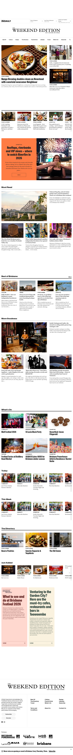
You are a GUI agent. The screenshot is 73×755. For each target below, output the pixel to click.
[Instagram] (4, 722)
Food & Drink (34, 39)
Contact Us (62, 708)
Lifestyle (42, 39)
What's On (55, 39)
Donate (8, 718)
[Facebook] (2, 722)
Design (17, 39)
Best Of (4, 39)
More (70, 277)
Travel (48, 39)
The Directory (25, 39)
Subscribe (63, 39)
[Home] (8, 21)
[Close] (71, 749)
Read (19, 174)
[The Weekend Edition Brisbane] (36, 30)
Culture (11, 39)
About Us (48, 708)
